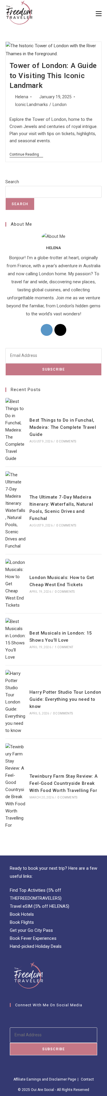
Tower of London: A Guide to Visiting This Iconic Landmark (53, 75)
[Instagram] (47, 330)
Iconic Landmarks (31, 104)
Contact (87, 1079)
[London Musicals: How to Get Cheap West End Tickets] (15, 584)
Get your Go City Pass (31, 930)
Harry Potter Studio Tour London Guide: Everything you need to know (65, 699)
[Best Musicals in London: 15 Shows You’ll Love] (15, 639)
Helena (21, 96)
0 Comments (66, 441)
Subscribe (53, 369)
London (60, 104)
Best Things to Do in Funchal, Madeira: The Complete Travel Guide (62, 427)
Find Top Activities (27, 890)
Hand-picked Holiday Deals (36, 946)
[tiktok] (60, 330)
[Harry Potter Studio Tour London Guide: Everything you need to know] (15, 702)
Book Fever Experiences (33, 938)
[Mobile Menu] (99, 13)
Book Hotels (22, 914)
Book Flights (22, 922)
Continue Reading (26, 154)
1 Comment (64, 647)
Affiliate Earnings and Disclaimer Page (44, 1079)
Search (12, 181)
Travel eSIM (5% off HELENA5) (39, 906)
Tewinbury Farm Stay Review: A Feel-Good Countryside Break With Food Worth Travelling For (63, 783)
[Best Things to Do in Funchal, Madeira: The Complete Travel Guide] (15, 430)
